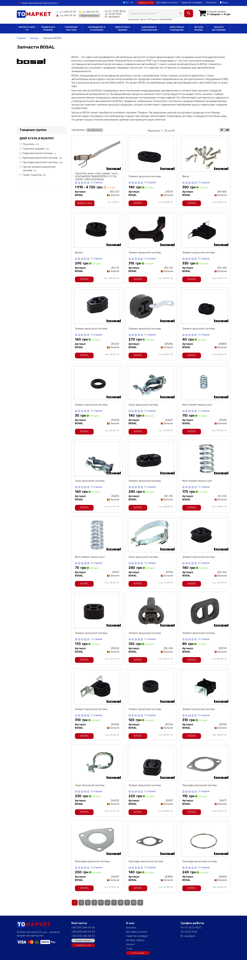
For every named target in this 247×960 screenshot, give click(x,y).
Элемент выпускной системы (145, 176)
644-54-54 (68, 11)
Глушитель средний (36, 148)
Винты (185, 176)
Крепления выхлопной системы (42, 157)
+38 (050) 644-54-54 (83, 931)
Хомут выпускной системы (143, 404)
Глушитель (31, 144)
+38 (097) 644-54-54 (83, 927)
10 (134, 902)
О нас (129, 948)
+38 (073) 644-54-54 (83, 936)
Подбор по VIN (145, 3)
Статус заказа (137, 953)
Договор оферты (135, 940)
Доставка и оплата (167, 2)
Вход (225, 2)
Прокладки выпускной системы (199, 785)
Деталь (79, 252)
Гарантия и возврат (192, 2)
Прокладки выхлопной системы (42, 162)
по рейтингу (94, 130)
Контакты (211, 2)
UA (131, 2)
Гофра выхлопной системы (39, 153)
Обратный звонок (89, 15)
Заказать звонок (83, 940)
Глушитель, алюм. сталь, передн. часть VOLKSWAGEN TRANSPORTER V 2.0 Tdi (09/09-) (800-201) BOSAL (96, 176)
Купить (138, 203)
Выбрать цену (84, 203)
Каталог (130, 944)
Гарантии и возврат (137, 936)
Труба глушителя (34, 175)
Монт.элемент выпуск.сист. (197, 404)
